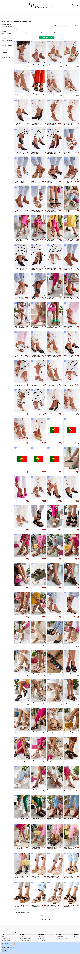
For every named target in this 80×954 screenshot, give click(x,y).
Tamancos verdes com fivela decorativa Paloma (69, 472)
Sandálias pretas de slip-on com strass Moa (36, 240)
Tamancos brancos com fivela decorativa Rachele (52, 298)
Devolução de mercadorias (26, 938)
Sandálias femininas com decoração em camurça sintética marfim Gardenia (20, 530)
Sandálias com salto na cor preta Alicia (35, 94)
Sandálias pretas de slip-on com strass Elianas (52, 211)
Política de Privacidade (7, 940)
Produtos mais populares (25, 940)
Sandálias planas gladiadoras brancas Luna (20, 674)
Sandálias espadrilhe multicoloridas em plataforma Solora (35, 877)
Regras (3, 936)
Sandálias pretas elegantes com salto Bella (20, 761)
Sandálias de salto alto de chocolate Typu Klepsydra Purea (36, 269)
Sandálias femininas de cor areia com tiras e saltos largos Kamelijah (68, 94)
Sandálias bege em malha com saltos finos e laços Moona (36, 414)
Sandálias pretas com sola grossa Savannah (69, 761)
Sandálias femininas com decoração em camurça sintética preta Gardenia (69, 501)
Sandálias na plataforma (5, 51)
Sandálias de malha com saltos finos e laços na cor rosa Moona (69, 385)
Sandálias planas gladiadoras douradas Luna (35, 674)
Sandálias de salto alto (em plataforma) (7, 25)
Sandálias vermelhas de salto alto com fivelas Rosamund (68, 819)
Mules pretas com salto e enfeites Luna (52, 645)
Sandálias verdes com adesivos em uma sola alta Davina (52, 559)
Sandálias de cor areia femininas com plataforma (36, 182)
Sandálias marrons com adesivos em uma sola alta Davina (69, 559)
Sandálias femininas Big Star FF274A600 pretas (35, 529)
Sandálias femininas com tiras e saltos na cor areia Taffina (20, 385)
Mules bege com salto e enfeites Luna (69, 645)
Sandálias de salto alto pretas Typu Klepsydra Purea (19, 269)
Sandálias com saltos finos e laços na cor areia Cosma (52, 385)
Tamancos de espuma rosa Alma (69, 443)
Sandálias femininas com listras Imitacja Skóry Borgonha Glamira (19, 124)
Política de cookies (6, 938)
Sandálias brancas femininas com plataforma (67, 153)
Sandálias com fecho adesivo (7, 46)
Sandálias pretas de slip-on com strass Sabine (69, 240)
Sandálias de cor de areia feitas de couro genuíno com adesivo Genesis (36, 703)
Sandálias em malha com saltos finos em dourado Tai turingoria (19, 94)
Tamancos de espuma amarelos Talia (51, 472)
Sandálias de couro (6, 29)
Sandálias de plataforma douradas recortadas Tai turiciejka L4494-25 (69, 66)
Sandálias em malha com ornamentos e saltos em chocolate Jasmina (52, 501)
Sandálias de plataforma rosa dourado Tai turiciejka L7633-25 (36, 66)
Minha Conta (41, 938)
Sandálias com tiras (6, 33)
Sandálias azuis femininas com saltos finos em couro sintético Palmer (69, 414)
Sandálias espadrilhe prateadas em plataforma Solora (52, 877)
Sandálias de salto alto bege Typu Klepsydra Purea (51, 269)
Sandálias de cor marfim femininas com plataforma (20, 182)
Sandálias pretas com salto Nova (35, 790)
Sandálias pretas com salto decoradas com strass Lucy (35, 732)
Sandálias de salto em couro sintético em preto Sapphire (19, 153)
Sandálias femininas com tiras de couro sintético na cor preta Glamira (36, 356)
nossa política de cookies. (9, 947)
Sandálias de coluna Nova (20, 615)
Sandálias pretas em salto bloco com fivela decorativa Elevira (69, 906)
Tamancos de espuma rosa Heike (20, 472)
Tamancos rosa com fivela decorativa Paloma (36, 327)
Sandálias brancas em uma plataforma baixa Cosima (19, 848)
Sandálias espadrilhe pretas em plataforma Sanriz (35, 906)
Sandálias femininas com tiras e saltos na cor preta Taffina (69, 356)
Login (39, 936)
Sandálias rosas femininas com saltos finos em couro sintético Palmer (20, 443)
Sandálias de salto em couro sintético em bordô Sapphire (52, 153)
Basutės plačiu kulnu (7, 54)
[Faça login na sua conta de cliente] (75, 5)
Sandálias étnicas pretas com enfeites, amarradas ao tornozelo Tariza (52, 674)
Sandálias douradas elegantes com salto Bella (69, 732)
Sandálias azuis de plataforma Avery (51, 790)
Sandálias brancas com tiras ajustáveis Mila (19, 819)
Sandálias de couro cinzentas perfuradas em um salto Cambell (69, 848)
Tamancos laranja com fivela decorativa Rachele (69, 298)
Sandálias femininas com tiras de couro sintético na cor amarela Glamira (52, 356)
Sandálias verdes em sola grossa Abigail (36, 587)
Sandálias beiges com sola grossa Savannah (36, 761)
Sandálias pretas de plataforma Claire (51, 732)
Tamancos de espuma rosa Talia (52, 443)
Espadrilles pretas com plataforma (52, 182)
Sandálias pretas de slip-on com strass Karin (52, 240)
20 (75, 25)
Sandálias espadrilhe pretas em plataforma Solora (68, 877)
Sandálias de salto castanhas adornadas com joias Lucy (52, 703)
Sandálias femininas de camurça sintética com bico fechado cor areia (68, 617)
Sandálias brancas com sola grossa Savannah (19, 790)
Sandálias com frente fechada (7, 42)
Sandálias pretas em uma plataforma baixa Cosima (52, 848)
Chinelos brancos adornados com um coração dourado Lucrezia (52, 530)
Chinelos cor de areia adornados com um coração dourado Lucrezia (36, 559)
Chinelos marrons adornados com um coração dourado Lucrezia (20, 559)
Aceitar (4, 950)
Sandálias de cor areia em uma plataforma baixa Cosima (36, 848)
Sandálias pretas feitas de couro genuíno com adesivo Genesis (20, 703)
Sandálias (4, 31)
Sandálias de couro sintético (6, 37)
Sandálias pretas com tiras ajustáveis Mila (35, 819)
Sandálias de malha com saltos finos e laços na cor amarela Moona (20, 414)
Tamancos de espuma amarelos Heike (35, 472)
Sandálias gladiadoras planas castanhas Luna (68, 790)
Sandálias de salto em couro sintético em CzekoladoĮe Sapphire (35, 153)
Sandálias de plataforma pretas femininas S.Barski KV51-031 (69, 674)
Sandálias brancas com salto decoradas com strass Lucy (19, 732)
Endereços (40, 942)
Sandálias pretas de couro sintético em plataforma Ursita (20, 906)
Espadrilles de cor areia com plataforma (68, 182)
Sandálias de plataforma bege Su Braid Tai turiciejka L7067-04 (52, 66)
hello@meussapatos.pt (62, 942)
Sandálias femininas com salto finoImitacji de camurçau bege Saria (69, 124)
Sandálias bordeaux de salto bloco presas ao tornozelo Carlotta (51, 819)
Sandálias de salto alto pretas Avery (35, 616)
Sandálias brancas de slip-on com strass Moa (68, 211)
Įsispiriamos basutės (7, 57)
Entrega (21, 936)
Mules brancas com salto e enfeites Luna (20, 645)
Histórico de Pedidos (42, 940)
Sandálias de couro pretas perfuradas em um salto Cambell (20, 877)
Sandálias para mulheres (6, 21)
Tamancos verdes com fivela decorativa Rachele (52, 327)
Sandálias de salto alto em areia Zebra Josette (35, 501)
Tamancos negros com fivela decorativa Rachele (20, 327)
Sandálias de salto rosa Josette (19, 501)
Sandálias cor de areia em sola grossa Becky (20, 587)
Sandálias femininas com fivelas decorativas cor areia (52, 617)
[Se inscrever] (15, 932)
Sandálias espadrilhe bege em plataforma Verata (51, 906)
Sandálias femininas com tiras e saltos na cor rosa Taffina (36, 385)
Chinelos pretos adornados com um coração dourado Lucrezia (69, 530)
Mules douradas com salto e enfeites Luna (35, 645)
